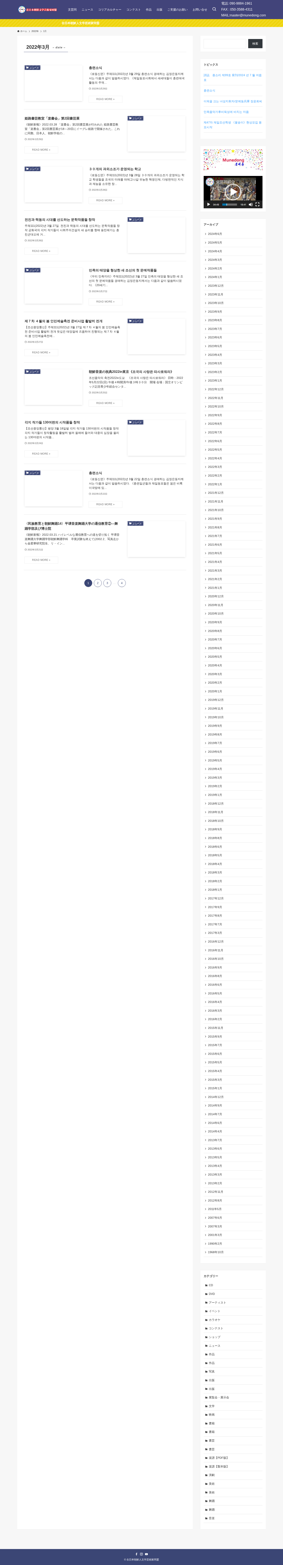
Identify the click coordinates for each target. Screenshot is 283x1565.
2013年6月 (215, 1148)
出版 (212, 1380)
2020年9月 (215, 622)
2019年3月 (215, 777)
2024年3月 (215, 259)
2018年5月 (215, 855)
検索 (255, 43)
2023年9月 (215, 311)
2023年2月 (215, 372)
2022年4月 (215, 458)
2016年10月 (216, 958)
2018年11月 (215, 812)
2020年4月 (215, 665)
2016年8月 (215, 976)
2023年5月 (215, 346)
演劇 (212, 1475)
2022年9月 (215, 415)
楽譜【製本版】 (219, 1466)
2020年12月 (216, 596)
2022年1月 (215, 484)
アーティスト (217, 1302)
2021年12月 (216, 492)
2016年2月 (215, 1019)
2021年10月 (216, 510)
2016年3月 (215, 1010)
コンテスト (216, 1328)
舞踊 (212, 1501)
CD (211, 1285)
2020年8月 (215, 631)
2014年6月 (215, 1123)
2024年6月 (215, 233)
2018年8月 (215, 838)
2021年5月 (215, 553)
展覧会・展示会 (219, 1397)
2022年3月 (215, 466)
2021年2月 (215, 579)
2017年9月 (215, 907)
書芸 (212, 1440)
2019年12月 (216, 699)
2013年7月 (215, 1140)
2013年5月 (215, 1157)
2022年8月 (215, 423)
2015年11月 (215, 1028)
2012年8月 (215, 1200)
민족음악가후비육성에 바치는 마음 (226, 111)
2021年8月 (215, 527)
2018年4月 (215, 864)
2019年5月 (215, 760)
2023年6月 (215, 337)
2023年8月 (215, 320)
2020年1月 (215, 691)
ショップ (214, 1337)
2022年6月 (215, 441)
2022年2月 (215, 475)
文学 (212, 1406)
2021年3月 (215, 570)
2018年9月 (215, 829)
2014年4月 (215, 1131)
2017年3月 (215, 932)
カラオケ (214, 1319)
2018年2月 (215, 881)
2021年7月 (215, 536)
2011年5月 (215, 1209)
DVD (212, 1293)
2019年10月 (216, 717)
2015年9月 (215, 1036)
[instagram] (141, 1554)
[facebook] (136, 1554)
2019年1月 (215, 795)
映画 (212, 1414)
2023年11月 (215, 294)
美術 (212, 1483)
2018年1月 (215, 889)
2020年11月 (215, 605)
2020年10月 (216, 613)
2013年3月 (215, 1174)
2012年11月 (215, 1191)
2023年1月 (215, 380)
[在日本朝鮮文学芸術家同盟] (37, 9)
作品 (212, 1354)
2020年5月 (215, 656)
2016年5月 (215, 993)
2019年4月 (215, 769)
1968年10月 (216, 1252)
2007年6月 (215, 1217)
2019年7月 (215, 743)
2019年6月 (215, 751)
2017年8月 (215, 915)
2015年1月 (215, 1088)
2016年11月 (215, 950)
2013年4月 (215, 1165)
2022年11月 (215, 398)
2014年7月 (215, 1114)
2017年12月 (216, 898)
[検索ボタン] (214, 9)
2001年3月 (215, 1235)
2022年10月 (216, 406)
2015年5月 (215, 1062)
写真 (212, 1371)
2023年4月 (215, 354)
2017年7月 (215, 924)
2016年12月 (216, 941)
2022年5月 (215, 449)
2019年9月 (215, 725)
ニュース (214, 1345)
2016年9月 (215, 967)
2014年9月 (215, 1105)
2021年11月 (215, 501)
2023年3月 (215, 363)
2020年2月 (215, 682)
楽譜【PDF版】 (219, 1457)
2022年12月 (216, 389)
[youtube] (146, 1554)
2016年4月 (215, 1002)
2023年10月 (216, 303)
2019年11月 (215, 708)
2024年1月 (215, 277)
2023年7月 (215, 329)
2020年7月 (215, 639)
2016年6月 (215, 984)
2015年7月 (215, 1045)
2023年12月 (216, 285)
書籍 (212, 1423)
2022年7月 (215, 432)
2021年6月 (215, 544)
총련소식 (209, 90)
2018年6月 (215, 846)
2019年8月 (215, 734)
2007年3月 (215, 1226)
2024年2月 (215, 268)
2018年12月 (216, 803)
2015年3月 (215, 1079)
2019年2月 (215, 786)
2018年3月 (215, 872)
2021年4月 (215, 562)
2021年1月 (215, 587)
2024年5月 (215, 242)
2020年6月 (215, 648)
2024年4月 (215, 251)
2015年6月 (215, 1053)
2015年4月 (215, 1071)
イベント (214, 1311)
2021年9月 (215, 518)
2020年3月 (215, 674)
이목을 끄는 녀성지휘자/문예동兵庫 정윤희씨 (233, 101)
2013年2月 (215, 1183)
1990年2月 (215, 1243)
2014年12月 (216, 1097)
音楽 (212, 1518)
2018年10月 (216, 820)
